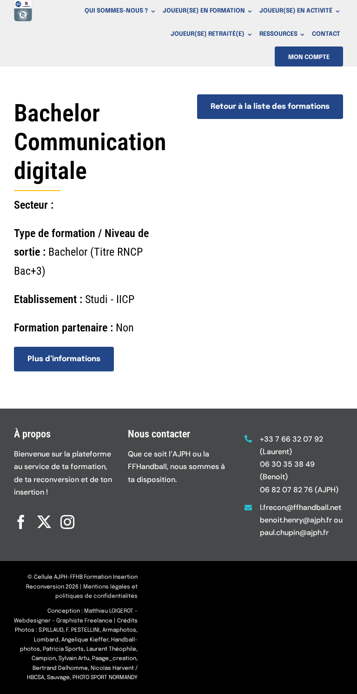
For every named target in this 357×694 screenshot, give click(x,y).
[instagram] (67, 522)
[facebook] (21, 522)
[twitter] (44, 522)
